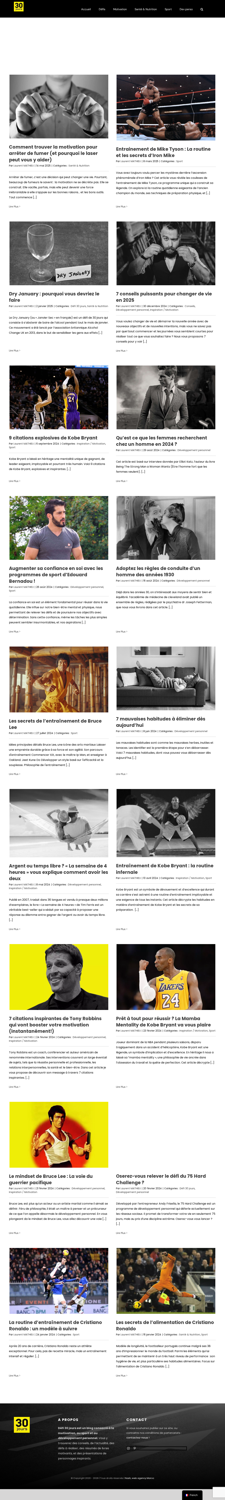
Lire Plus (13, 206)
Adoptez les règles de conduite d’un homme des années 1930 (158, 571)
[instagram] (128, 1448)
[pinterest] (134, 1448)
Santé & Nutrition (79, 165)
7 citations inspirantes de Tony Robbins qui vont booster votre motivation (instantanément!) (55, 1025)
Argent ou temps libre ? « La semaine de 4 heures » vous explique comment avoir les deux (58, 872)
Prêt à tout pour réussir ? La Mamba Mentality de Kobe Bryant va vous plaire (163, 1021)
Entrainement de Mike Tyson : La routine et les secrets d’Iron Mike (163, 152)
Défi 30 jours (78, 306)
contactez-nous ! (137, 1437)
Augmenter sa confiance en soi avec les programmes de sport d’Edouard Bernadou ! (56, 574)
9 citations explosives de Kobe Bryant (53, 438)
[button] (202, 9)
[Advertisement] (112, 47)
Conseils (190, 306)
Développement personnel (132, 310)
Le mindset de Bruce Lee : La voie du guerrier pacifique (51, 1179)
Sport (179, 161)
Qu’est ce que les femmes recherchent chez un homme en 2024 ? (161, 441)
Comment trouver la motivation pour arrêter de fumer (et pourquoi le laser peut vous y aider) (53, 153)
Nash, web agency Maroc (139, 1478)
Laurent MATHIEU (24, 165)
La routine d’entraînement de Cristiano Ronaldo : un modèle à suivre (55, 1325)
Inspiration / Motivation (164, 310)
